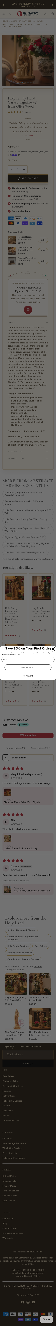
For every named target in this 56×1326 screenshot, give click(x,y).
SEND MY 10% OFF (28, 667)
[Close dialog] (52, 649)
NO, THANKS (28, 676)
